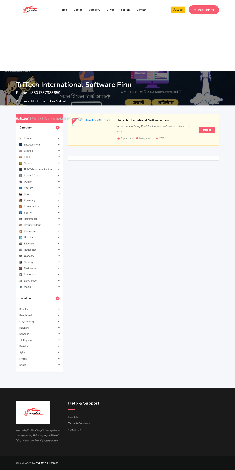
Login (179, 9)
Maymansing (26, 321)
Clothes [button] (28, 150)
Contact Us (74, 429)
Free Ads (73, 417)
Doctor (78, 9)
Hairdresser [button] (30, 218)
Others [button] (28, 181)
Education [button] (29, 243)
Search (125, 9)
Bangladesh (26, 315)
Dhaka (22, 364)
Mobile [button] (27, 286)
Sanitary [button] (28, 262)
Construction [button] (31, 206)
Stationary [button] (30, 274)
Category (94, 9)
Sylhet (22, 352)
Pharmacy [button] (29, 200)
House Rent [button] (30, 249)
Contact (141, 9)
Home (63, 9)
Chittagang (25, 340)
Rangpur (24, 333)
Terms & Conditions (79, 423)
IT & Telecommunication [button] (38, 169)
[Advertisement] (117, 45)
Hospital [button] (28, 237)
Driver (110, 9)
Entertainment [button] (32, 144)
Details (207, 129)
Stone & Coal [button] (31, 175)
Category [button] (25, 127)
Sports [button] (28, 212)
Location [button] (25, 298)
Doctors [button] (28, 187)
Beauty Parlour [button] (32, 225)
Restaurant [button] (30, 231)
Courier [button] (28, 138)
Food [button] (27, 157)
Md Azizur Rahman (47, 463)
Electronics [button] (30, 280)
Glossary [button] (29, 256)
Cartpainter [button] (30, 268)
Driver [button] (27, 194)
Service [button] (28, 163)
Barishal (23, 346)
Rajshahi (24, 327)
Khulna (23, 358)
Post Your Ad (206, 9)
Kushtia (23, 309)
